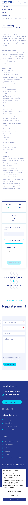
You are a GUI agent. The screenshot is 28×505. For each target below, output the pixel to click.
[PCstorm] (8, 2)
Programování (7, 15)
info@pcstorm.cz (12, 395)
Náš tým (8, 448)
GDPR (7, 454)
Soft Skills (8, 423)
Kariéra (7, 451)
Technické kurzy (11, 429)
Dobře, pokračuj (14, 499)
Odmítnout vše (14, 495)
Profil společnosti (11, 441)
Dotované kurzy (11, 426)
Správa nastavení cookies (14, 491)
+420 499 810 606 (12, 391)
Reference (9, 445)
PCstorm (5, 6)
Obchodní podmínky (13, 457)
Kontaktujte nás (11, 402)
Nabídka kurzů (7, 9)
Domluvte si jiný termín (14, 241)
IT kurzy (4, 12)
